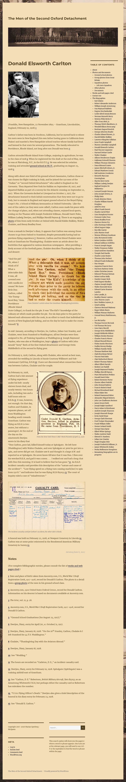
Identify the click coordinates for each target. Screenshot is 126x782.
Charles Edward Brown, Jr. (104, 134)
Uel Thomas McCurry (102, 326)
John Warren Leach (102, 300)
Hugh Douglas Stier (102, 442)
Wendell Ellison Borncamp (104, 127)
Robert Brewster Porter (103, 380)
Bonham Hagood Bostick (104, 129)
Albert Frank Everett (102, 209)
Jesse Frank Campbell (102, 142)
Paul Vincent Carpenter (103, 150)
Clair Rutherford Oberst (103, 359)
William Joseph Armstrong (104, 106)
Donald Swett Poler (101, 377)
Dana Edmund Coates (102, 165)
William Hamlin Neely (102, 349)
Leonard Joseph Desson (103, 191)
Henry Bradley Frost (102, 220)
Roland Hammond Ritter (104, 395)
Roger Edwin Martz (102, 310)
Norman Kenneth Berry (103, 116)
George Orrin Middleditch (104, 331)
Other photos (99, 88)
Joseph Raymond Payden (104, 369)
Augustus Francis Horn (103, 266)
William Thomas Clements (104, 163)
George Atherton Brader (103, 132)
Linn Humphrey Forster (103, 215)
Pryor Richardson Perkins (104, 375)
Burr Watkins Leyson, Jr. (104, 302)
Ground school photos (103, 75)
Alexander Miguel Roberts (104, 398)
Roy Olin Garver (100, 230)
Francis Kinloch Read (102, 388)
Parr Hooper (99, 264)
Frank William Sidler (102, 424)
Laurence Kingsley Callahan (105, 140)
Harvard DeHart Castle (103, 153)
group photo (21, 583)
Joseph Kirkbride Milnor (103, 333)
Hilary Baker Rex (101, 393)
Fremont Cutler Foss (102, 217)
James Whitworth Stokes (104, 447)
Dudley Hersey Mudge (103, 346)
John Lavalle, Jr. (100, 295)
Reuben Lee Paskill (101, 367)
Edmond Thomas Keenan (104, 274)
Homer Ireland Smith (102, 426)
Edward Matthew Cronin (104, 171)
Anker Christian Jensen (103, 271)
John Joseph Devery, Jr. (103, 194)
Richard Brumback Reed (103, 390)
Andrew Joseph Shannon (104, 411)
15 (28, 545)
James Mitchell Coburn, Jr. (104, 168)
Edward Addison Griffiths (104, 243)
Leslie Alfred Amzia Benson (105, 114)
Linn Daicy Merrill (101, 328)
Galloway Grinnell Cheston (104, 160)
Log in (12, 747)
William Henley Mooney (103, 336)
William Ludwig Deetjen (103, 184)
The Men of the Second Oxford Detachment (47, 18)
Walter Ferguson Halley (103, 248)
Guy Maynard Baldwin (103, 109)
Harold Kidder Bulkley (103, 137)
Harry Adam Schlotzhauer (104, 408)
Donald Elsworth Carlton (104, 147)
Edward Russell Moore (103, 341)
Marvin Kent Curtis (101, 181)
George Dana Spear (101, 429)
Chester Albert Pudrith (103, 382)
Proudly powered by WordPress (56, 771)
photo (11, 221)
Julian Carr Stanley (101, 439)
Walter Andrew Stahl (102, 434)
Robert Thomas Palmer (103, 362)
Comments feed (16, 752)
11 (15, 400)
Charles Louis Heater (102, 256)
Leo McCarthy (99, 320)
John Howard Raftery (102, 385)
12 (70, 462)
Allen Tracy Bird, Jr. (102, 122)
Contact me (96, 96)
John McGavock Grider (103, 238)
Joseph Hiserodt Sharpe (103, 413)
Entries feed (14, 750)
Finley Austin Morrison (103, 344)
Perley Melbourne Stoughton (105, 450)
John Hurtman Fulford (103, 225)
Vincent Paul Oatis (101, 357)
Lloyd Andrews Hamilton (104, 251)
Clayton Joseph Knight (103, 284)
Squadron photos (101, 83)
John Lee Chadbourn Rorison (105, 400)
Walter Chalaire (100, 155)
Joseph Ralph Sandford (103, 406)
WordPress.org (16, 755)
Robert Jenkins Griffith (103, 240)
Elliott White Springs (102, 431)
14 (80, 538)
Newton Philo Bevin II (102, 119)
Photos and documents (101, 72)
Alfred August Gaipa (102, 227)
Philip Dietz (98, 196)
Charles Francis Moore (103, 338)
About (94, 70)
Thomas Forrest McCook (104, 323)
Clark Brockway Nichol (103, 354)
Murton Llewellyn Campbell (105, 145)
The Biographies (98, 98)
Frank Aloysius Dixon (102, 199)
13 (66, 472)
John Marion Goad (101, 233)
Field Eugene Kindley (102, 282)
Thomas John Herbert (103, 258)
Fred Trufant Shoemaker (104, 421)
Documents (99, 91)
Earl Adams (98, 101)
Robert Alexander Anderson (105, 103)
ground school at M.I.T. (41, 166)
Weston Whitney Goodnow (105, 235)
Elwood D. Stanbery (102, 437)
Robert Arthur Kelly (102, 277)
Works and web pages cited (103, 93)
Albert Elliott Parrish (102, 364)
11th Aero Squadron (104, 85)
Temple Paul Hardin (102, 253)
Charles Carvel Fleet (102, 212)
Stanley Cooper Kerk (102, 279)
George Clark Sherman (103, 419)
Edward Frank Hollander (104, 261)
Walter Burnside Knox (103, 287)
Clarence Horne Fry (102, 222)
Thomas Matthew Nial (103, 351)
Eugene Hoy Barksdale (103, 111)
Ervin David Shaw (101, 416)
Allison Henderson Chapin (104, 158)
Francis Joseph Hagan (103, 246)
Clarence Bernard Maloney (104, 308)
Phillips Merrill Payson (103, 372)
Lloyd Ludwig (99, 305)
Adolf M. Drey (99, 207)
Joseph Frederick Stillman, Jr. (105, 444)
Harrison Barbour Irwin (103, 269)
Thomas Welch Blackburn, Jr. (105, 124)
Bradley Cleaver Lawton (103, 297)
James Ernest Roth (101, 403)
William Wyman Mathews (104, 313)
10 (36, 362)
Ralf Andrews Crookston (104, 173)
